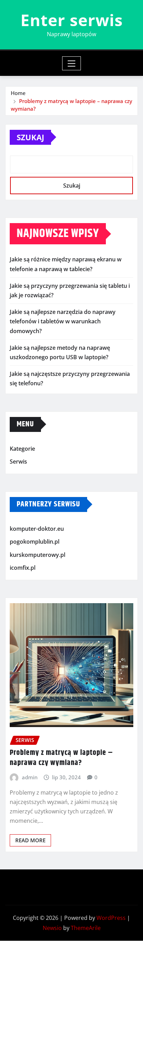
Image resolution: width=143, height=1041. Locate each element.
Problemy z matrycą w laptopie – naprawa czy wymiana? (61, 758)
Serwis (18, 461)
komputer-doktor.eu (37, 529)
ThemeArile (86, 928)
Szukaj (30, 137)
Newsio (52, 928)
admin (29, 777)
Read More (30, 840)
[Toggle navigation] (71, 63)
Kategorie (22, 448)
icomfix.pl (22, 568)
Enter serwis (71, 20)
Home (18, 92)
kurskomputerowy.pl (37, 555)
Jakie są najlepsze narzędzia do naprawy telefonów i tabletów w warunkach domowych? (63, 321)
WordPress (111, 918)
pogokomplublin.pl (34, 541)
